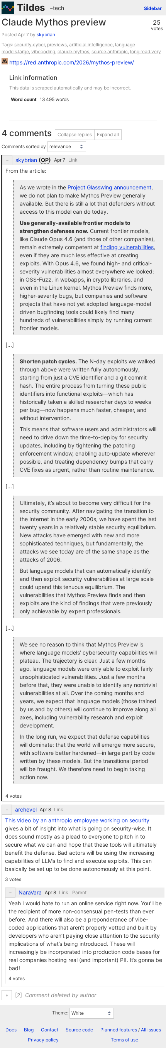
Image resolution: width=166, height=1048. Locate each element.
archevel (26, 809)
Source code (79, 1030)
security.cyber (29, 44)
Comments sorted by (24, 146)
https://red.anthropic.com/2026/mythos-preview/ (71, 62)
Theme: (60, 1013)
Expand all (108, 134)
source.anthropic (109, 51)
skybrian (46, 34)
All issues (151, 1030)
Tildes (31, 7)
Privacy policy (43, 1040)
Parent (79, 892)
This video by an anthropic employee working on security (77, 820)
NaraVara (30, 892)
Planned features (118, 1030)
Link (73, 160)
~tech (56, 8)
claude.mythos (73, 51)
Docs (11, 1030)
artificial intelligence (91, 44)
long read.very (145, 51)
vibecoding (43, 51)
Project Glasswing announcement (109, 187)
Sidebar (153, 8)
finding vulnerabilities (127, 247)
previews (57, 44)
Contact (49, 1030)
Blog (29, 1030)
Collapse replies (75, 134)
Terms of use (124, 1040)
